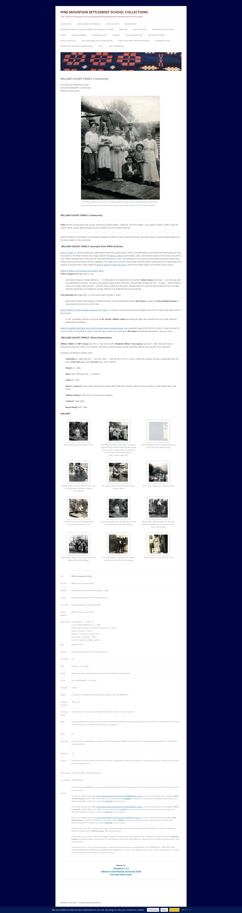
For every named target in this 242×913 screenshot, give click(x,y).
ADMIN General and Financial (89, 24)
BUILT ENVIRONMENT (116, 46)
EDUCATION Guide (140, 29)
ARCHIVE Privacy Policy (68, 902)
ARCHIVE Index (65, 24)
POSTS (101, 46)
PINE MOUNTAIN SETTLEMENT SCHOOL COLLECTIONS (104, 12)
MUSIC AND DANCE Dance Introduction (97, 41)
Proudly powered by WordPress (90, 902)
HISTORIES (116, 35)
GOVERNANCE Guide (99, 35)
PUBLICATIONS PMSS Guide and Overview (133, 41)
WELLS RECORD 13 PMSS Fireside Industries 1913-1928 (83, 310)
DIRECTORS (123, 29)
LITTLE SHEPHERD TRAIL (134, 35)
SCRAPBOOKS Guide (162, 41)
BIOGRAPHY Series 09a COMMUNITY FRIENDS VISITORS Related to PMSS (87, 29)
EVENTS (63, 35)
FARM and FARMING (79, 35)
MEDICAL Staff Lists (68, 41)
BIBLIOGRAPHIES (131, 24)
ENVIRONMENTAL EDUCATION (163, 29)
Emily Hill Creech (119, 265)
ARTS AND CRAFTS (112, 24)
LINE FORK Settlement (156, 35)
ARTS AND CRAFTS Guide (121, 874)
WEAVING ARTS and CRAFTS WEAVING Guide (76, 46)
